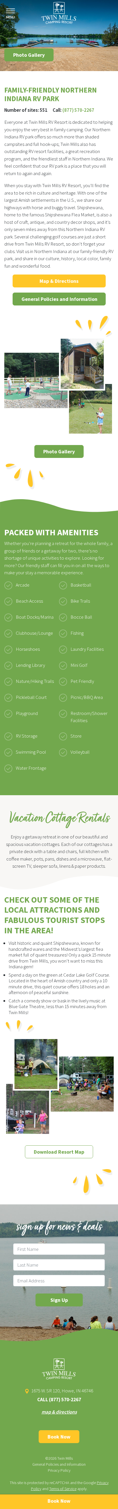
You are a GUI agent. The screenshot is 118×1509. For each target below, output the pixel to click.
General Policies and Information (59, 299)
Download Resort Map (59, 1152)
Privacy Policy (59, 1470)
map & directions (59, 1412)
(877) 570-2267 (78, 110)
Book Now (59, 1436)
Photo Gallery (29, 55)
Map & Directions (59, 281)
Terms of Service (62, 1488)
